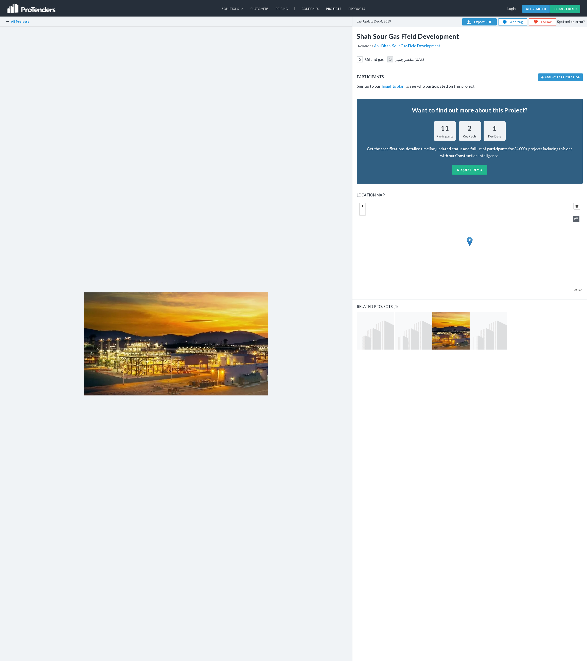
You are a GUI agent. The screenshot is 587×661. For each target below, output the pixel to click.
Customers (259, 9)
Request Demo (565, 9)
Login (511, 9)
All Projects (20, 21)
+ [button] (362, 206)
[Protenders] (32, 6)
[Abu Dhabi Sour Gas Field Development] (488, 331)
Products (357, 9)
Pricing (282, 9)
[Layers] (577, 206)
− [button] (362, 212)
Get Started (536, 9)
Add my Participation (562, 77)
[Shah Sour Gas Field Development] (451, 331)
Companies (310, 9)
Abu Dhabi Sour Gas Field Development (407, 46)
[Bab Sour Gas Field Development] (375, 331)
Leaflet (577, 290)
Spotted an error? (571, 22)
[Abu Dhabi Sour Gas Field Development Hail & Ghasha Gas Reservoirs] (413, 331)
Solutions (231, 9)
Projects (333, 9)
